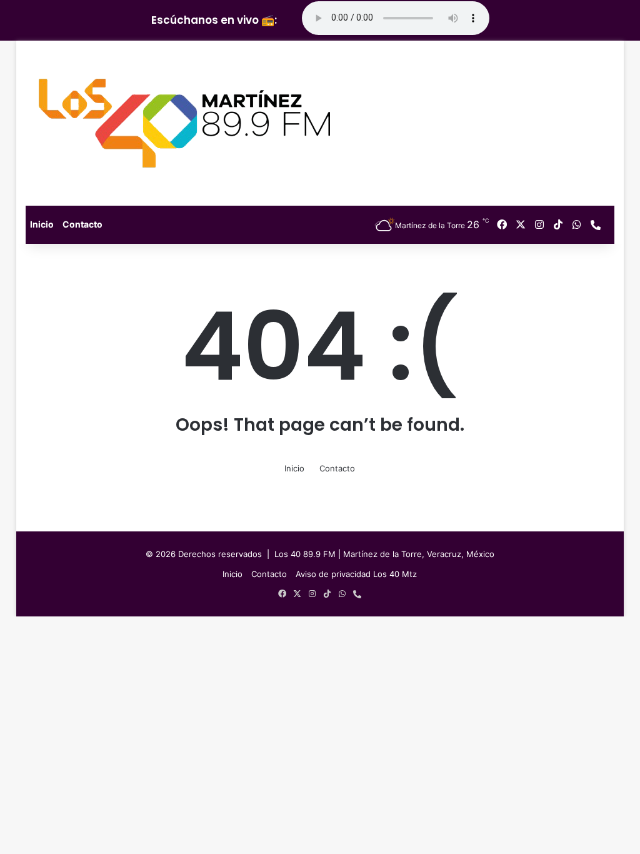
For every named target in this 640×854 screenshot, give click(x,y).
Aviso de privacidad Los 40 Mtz (356, 574)
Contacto (82, 224)
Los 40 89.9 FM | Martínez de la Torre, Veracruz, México (384, 554)
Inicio (42, 224)
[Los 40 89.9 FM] (184, 123)
